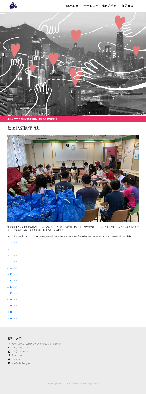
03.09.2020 (12, 249)
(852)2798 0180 (20, 347)
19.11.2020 (12, 312)
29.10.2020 (12, 293)
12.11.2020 (12, 306)
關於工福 (72, 5)
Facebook (17, 355)
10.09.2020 (12, 255)
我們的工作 (90, 5)
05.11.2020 (12, 299)
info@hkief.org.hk (21, 363)
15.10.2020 (12, 281)
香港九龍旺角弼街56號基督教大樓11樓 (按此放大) (37, 343)
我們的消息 (109, 5)
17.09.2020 (12, 262)
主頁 (9, 118)
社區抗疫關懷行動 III (47, 118)
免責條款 (60, 383)
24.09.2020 (12, 268)
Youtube (16, 359)
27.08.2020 (12, 243)
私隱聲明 (51, 383)
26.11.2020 (12, 318)
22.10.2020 (12, 287)
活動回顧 (31, 118)
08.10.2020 (12, 274)
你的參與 (128, 5)
